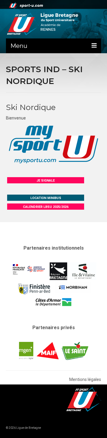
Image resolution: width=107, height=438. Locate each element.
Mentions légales (85, 379)
